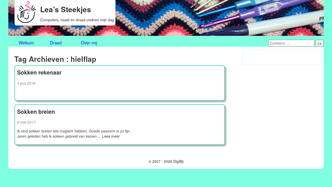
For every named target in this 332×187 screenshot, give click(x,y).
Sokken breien (36, 111)
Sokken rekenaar (39, 72)
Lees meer (111, 136)
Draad (55, 43)
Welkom (26, 43)
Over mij (89, 43)
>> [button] (319, 43)
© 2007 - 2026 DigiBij (166, 161)
